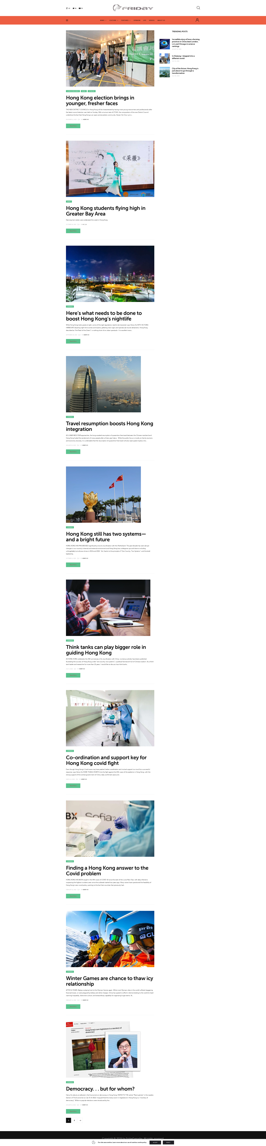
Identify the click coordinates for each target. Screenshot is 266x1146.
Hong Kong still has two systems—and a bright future (106, 537)
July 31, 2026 (175, 61)
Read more (73, 126)
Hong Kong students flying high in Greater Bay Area (105, 211)
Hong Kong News (73, 91)
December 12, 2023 (71, 119)
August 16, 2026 (176, 49)
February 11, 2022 (71, 1000)
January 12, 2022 (71, 1105)
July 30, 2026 (176, 76)
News (84, 91)
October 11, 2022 (71, 558)
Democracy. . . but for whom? (100, 1089)
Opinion (91, 91)
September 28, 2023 (71, 335)
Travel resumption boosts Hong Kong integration (109, 426)
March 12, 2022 (70, 779)
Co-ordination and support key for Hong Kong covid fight (106, 760)
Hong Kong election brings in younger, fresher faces (100, 100)
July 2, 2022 (69, 669)
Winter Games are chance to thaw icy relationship (109, 981)
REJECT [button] (168, 1142)
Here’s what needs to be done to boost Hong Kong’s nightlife (104, 316)
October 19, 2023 (71, 224)
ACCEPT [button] (155, 1142)
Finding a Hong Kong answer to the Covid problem (107, 871)
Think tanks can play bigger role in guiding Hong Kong (106, 650)
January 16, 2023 (71, 445)
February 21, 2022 (71, 889)
